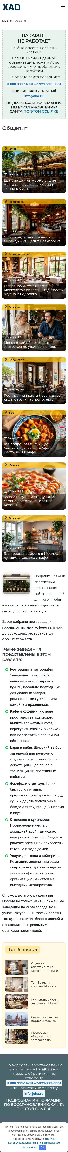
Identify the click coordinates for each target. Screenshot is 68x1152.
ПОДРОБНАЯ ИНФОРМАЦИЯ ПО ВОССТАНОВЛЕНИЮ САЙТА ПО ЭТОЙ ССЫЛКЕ (34, 1104)
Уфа (11, 412)
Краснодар (16, 359)
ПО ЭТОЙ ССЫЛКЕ (40, 111)
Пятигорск (16, 201)
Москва (14, 307)
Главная (7, 20)
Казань (13, 465)
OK (42, 1147)
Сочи (12, 149)
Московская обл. (20, 254)
